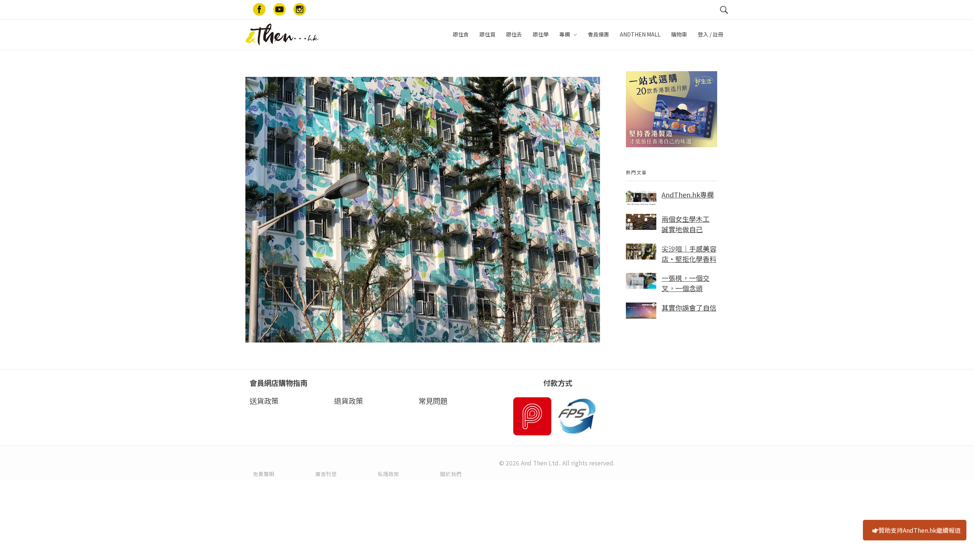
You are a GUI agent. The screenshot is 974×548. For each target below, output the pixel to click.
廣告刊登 (326, 474)
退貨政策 (348, 400)
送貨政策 (264, 400)
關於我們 (451, 474)
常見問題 (433, 400)
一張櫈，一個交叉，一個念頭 (686, 283)
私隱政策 (388, 474)
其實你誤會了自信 (689, 307)
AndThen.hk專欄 (688, 194)
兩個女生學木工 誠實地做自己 (686, 224)
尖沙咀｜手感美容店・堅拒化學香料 (689, 254)
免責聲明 (263, 474)
